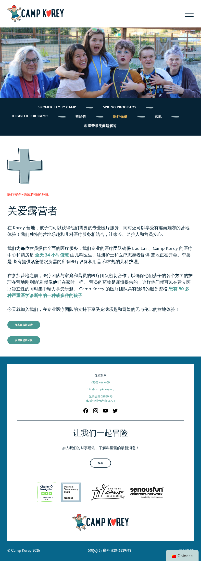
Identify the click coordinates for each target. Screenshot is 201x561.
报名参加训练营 (24, 325)
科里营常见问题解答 (100, 126)
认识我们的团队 (24, 340)
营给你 (80, 116)
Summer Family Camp (57, 107)
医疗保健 (120, 116)
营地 (158, 116)
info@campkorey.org (100, 389)
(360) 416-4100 (100, 382)
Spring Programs (119, 107)
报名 (100, 463)
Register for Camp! (30, 116)
